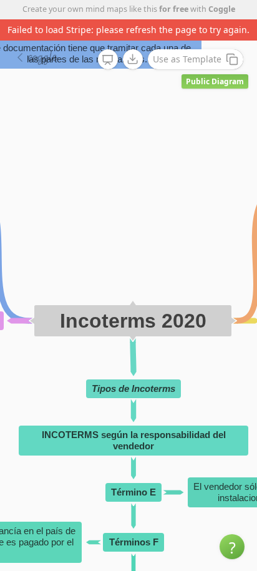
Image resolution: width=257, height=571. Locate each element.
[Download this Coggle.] (133, 59)
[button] (232, 546)
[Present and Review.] (108, 60)
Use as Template (187, 59)
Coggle (221, 9)
